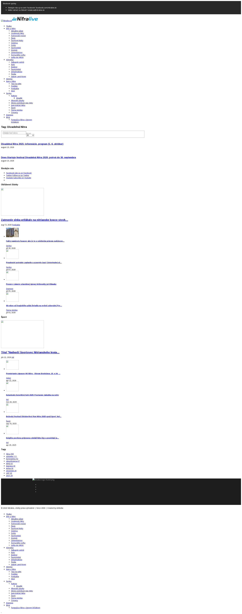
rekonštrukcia (13, 461)
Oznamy (14, 112)
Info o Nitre (11, 28)
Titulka (8, 26)
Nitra (10, 454)
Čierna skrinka (16, 110)
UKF (9, 473)
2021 (9, 475)
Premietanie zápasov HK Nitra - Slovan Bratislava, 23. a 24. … (33, 374)
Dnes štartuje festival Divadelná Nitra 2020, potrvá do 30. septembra (38, 157)
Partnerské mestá (18, 35)
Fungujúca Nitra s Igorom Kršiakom (25, 607)
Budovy (14, 67)
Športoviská (16, 47)
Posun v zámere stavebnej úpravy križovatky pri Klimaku (31, 284)
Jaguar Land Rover (18, 76)
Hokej (8, 378)
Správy (8, 93)
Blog (8, 117)
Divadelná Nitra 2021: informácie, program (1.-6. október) (32, 144)
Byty (13, 64)
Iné (13, 357)
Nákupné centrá (17, 62)
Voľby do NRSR (17, 57)
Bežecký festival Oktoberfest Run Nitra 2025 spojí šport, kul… (33, 416)
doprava (10, 466)
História (9, 79)
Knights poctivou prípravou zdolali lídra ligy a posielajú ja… (32, 438)
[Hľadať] (27, 133)
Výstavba (9, 59)
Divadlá (19, 98)
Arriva (9, 468)
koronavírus (12, 459)
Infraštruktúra (16, 71)
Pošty (13, 45)
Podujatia (15, 88)
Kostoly (14, 50)
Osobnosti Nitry (17, 33)
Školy (13, 38)
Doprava (9, 115)
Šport (13, 107)
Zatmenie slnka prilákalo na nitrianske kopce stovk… (34, 219)
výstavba (11, 456)
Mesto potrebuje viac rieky (22, 103)
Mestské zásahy (17, 100)
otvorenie (11, 471)
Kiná (13, 91)
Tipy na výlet (16, 83)
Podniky (14, 86)
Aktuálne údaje (17, 31)
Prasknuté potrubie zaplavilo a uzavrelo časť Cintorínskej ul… (34, 263)
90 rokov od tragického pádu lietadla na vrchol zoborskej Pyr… (34, 306)
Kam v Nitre (11, 81)
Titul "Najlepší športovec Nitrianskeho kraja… (30, 352)
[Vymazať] (30, 133)
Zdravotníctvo (16, 52)
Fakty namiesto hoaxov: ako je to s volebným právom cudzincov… (35, 241)
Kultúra (14, 95)
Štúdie (13, 74)
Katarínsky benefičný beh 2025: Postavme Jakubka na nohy (32, 395)
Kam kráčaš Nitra (18, 105)
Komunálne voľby (18, 55)
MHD (9, 463)
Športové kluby (17, 40)
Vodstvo (14, 43)
